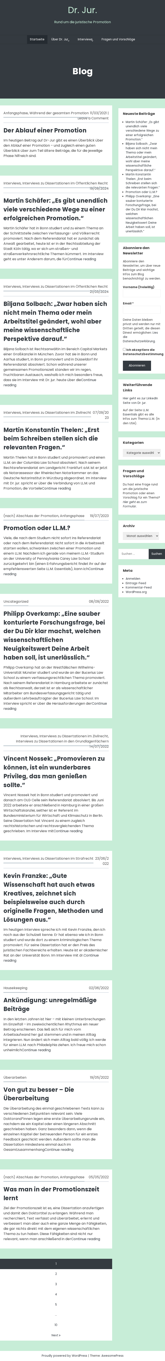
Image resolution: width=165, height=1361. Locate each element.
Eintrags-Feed (136, 583)
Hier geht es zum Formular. (135, 504)
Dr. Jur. (82, 10)
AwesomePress (112, 1356)
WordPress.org (136, 592)
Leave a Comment (93, 118)
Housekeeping (15, 987)
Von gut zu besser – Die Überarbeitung (38, 1094)
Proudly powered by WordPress (65, 1356)
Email (128, 303)
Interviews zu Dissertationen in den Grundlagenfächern (62, 741)
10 (56, 1325)
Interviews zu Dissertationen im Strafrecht (57, 858)
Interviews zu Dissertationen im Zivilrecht (56, 412)
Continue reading (81, 259)
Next (55, 1335)
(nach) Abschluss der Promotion (30, 515)
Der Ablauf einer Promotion (45, 130)
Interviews (85, 39)
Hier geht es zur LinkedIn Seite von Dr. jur (140, 400)
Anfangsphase (15, 113)
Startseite (37, 39)
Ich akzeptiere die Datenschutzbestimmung (143, 352)
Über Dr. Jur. (60, 39)
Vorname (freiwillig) (138, 287)
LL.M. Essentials (136, 412)
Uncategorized (15, 601)
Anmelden (133, 579)
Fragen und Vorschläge (118, 39)
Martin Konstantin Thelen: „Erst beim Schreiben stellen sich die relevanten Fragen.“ (51, 439)
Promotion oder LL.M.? (36, 528)
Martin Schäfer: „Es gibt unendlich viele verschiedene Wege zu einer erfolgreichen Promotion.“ (55, 209)
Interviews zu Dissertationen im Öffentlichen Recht (65, 183)
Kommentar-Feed (139, 587)
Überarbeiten (14, 1077)
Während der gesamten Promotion (59, 113)
